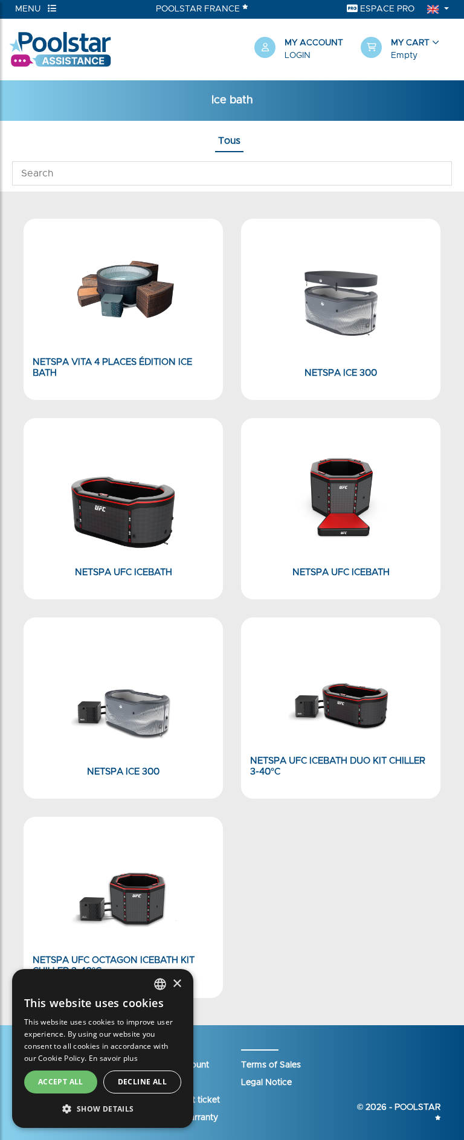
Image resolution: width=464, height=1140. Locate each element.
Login (298, 55)
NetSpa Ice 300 (340, 373)
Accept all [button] (60, 1082)
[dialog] (102, 1048)
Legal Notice (266, 1082)
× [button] (176, 983)
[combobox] (160, 984)
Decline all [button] (142, 1082)
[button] (408, 49)
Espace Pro (386, 9)
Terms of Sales (271, 1065)
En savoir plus (113, 1058)
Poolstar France (199, 9)
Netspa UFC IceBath (123, 572)
